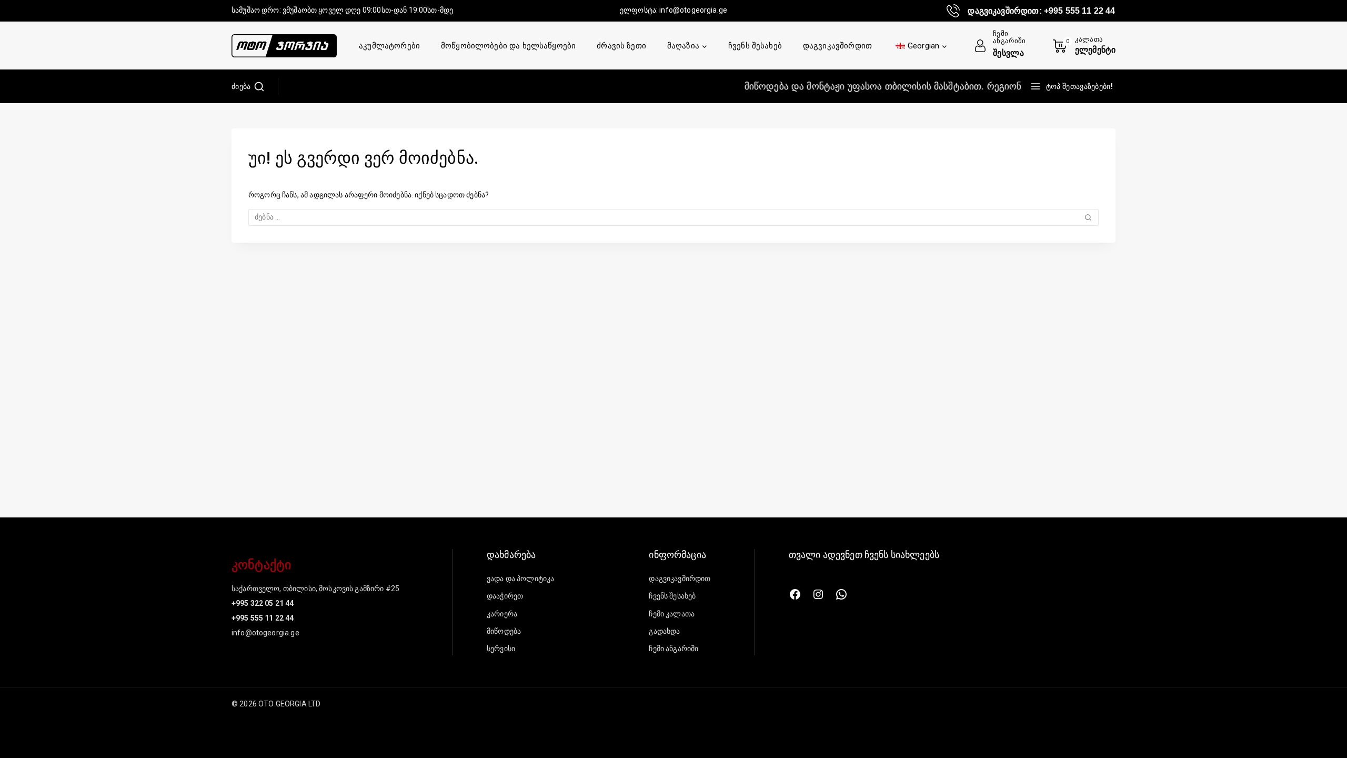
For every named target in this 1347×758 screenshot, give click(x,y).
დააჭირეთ (505, 596)
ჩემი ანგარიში (673, 648)
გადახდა (664, 631)
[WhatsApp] (841, 594)
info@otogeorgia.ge (693, 10)
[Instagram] (818, 594)
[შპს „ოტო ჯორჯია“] (284, 45)
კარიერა (502, 614)
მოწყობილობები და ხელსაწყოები (508, 46)
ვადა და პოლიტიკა (520, 578)
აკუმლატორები (389, 46)
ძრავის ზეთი (621, 46)
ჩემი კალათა (672, 614)
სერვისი (501, 648)
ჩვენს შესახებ (755, 46)
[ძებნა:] (673, 217)
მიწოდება (504, 631)
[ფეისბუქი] (795, 594)
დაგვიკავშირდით (837, 46)
